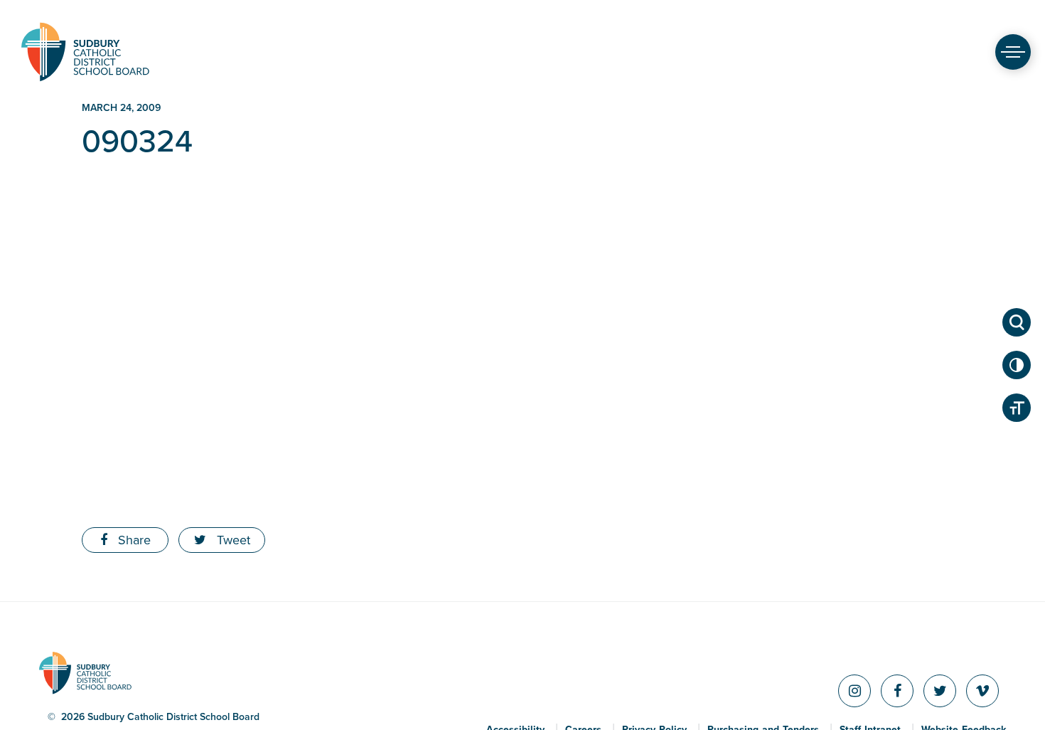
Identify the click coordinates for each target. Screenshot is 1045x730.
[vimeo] (982, 691)
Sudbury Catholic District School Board (85, 51)
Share (132, 540)
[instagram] (854, 691)
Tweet (231, 540)
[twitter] (939, 691)
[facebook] (897, 691)
